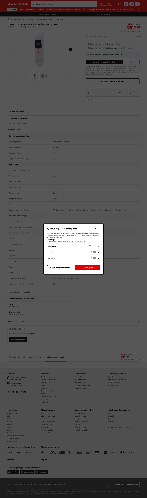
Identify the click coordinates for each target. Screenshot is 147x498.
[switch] (93, 252)
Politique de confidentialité (54, 242)
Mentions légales (68, 242)
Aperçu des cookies (79, 242)
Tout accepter (87, 268)
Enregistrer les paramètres (59, 268)
